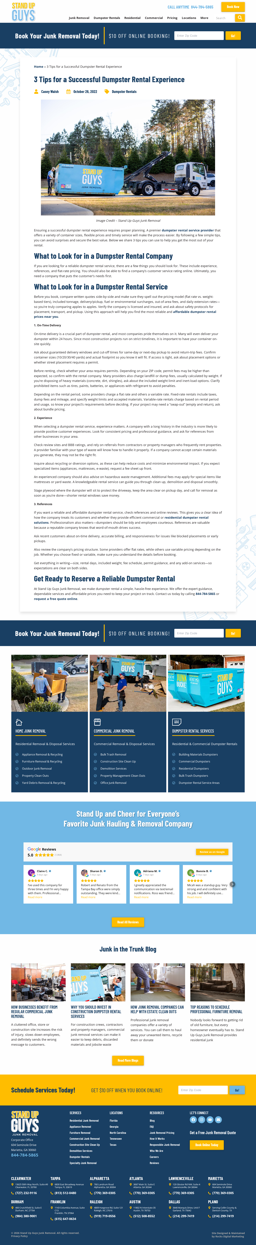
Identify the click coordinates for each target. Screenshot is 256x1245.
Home (38, 66)
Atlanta (136, 1178)
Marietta (215, 1178)
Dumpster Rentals (107, 18)
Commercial (154, 18)
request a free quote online (55, 599)
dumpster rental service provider (188, 230)
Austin (135, 1201)
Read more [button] (35, 897)
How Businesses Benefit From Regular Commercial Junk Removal (34, 1012)
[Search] (240, 18)
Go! (233, 36)
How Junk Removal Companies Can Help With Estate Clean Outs (157, 1009)
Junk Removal (79, 18)
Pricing (172, 18)
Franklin (58, 1201)
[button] (23, 884)
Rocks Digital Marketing (229, 1236)
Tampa (55, 1178)
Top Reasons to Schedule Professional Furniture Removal (216, 1009)
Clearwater (21, 1178)
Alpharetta (99, 1178)
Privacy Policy (19, 1236)
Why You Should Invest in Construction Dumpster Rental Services (96, 1012)
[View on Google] (31, 872)
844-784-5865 (202, 6)
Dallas (174, 1201)
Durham (17, 1201)
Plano (213, 1201)
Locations (189, 18)
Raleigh (96, 1201)
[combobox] (224, 18)
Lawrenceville (181, 1178)
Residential (132, 18)
